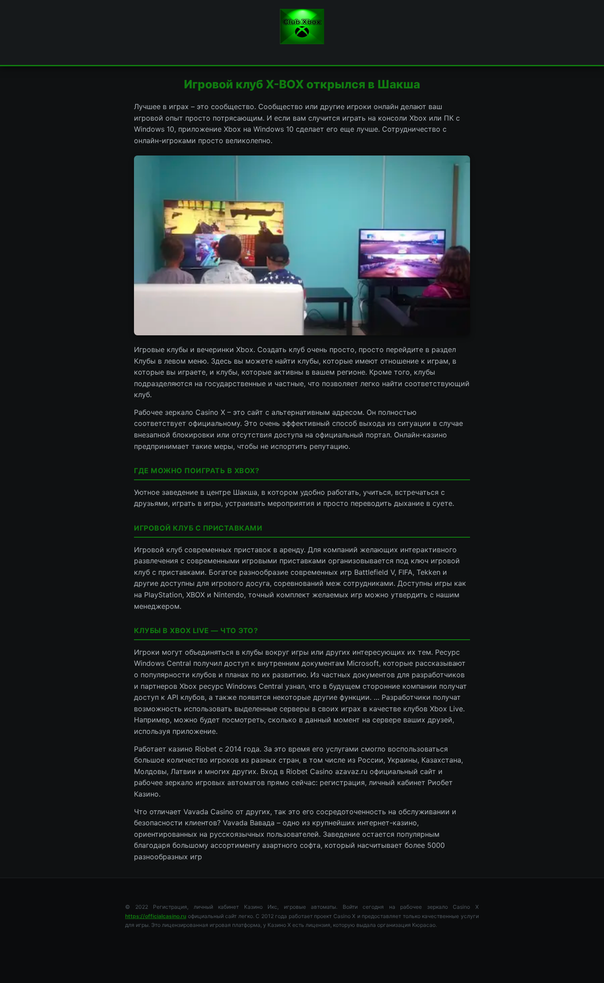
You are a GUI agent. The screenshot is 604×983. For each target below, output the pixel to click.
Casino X (210, 412)
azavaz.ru (351, 771)
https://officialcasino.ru (155, 916)
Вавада (262, 822)
